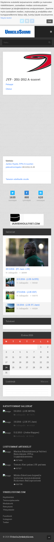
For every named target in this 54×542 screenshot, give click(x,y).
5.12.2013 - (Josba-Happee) (26, 432)
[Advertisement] (27, 126)
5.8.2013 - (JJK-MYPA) (24, 411)
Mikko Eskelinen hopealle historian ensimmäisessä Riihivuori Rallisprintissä (27, 478)
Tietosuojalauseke (11, 500)
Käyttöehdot (8, 497)
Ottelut (9, 89)
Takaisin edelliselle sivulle (17, 179)
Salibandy (20, 436)
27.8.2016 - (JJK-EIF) (27, 292)
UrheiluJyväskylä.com (22, 536)
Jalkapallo (13, 272)
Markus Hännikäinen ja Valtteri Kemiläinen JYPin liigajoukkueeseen (30, 454)
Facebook (7, 516)
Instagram (7, 519)
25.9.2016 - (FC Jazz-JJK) (18, 269)
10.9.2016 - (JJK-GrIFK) (28, 279)
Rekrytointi (8, 506)
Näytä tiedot (6, 18)
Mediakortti (8, 503)
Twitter (6, 522)
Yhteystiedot (8, 510)
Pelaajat (9, 84)
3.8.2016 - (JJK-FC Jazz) (28, 304)
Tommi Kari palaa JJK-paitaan (30, 464)
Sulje (49, 21)
